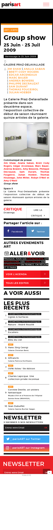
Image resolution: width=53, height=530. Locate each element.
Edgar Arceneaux (23, 74)
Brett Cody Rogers (24, 72)
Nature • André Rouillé (21, 324)
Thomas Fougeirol (23, 89)
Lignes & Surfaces (18, 317)
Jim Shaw (14, 69)
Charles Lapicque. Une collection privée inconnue (23, 377)
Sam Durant (18, 86)
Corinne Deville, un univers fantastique (23, 391)
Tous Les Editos (26, 283)
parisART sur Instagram (28, 447)
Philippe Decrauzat (24, 83)
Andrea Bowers (21, 80)
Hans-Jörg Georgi (18, 347)
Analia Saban (34, 69)
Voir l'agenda (26, 274)
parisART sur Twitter (23, 439)
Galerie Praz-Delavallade (24, 64)
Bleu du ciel (15, 340)
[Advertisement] (26, 502)
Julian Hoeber (20, 92)
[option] (26, 139)
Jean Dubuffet (16, 406)
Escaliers (13, 332)
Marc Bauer (18, 77)
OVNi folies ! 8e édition (21, 368)
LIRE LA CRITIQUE (38, 213)
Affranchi (13, 358)
